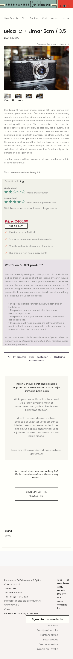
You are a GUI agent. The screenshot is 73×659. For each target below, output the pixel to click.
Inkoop (54, 18)
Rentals (34, 18)
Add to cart (16, 225)
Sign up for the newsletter (47, 619)
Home (65, 18)
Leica (8, 535)
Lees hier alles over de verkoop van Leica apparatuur (36, 451)
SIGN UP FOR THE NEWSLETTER (36, 494)
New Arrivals (11, 18)
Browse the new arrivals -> (53, 44)
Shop (7, 172)
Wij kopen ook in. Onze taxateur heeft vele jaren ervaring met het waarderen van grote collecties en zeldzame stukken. (36, 404)
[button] (63, 68)
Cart (44, 18)
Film (24, 18)
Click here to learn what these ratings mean (30, 208)
